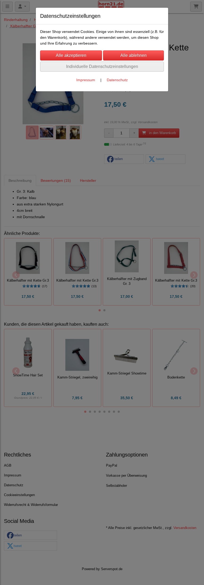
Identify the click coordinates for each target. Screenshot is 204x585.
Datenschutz (117, 80)
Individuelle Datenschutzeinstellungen (102, 66)
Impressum (85, 80)
